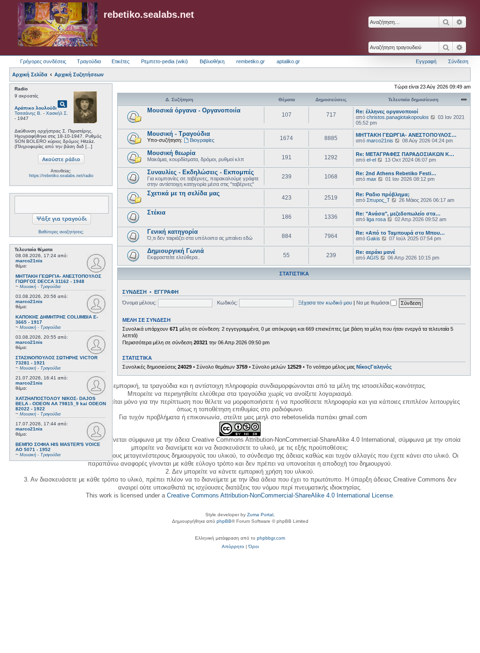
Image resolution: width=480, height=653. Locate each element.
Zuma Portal (260, 514)
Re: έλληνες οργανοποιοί (387, 111)
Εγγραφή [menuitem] (426, 61)
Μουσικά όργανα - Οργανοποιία (193, 110)
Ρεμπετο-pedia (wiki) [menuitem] (164, 61)
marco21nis (29, 260)
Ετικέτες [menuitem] (120, 61)
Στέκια (156, 212)
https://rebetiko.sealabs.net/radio (61, 175)
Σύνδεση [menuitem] (458, 61)
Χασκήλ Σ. (57, 113)
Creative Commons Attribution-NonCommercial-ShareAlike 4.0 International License (280, 495)
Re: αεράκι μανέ (375, 252)
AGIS (373, 257)
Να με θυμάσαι (373, 302)
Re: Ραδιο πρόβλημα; (383, 194)
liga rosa (376, 219)
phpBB (224, 521)
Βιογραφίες (202, 140)
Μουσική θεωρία (171, 152)
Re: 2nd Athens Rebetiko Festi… (396, 173)
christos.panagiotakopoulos (398, 117)
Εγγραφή (166, 292)
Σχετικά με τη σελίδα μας (183, 193)
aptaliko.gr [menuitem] (288, 61)
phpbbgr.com (271, 538)
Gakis (373, 238)
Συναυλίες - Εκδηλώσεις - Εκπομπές (200, 172)
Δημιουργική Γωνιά (175, 250)
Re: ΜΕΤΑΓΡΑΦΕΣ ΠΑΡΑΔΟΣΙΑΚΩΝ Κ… (405, 154)
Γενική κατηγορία (172, 231)
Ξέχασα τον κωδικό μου (325, 302)
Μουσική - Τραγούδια (178, 133)
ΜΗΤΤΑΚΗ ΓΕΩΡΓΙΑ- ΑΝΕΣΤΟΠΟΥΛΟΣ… (406, 135)
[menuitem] (233, 546)
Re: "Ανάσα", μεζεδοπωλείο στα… (398, 213)
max (371, 179)
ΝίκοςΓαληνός (374, 367)
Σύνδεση (134, 292)
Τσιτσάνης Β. (28, 113)
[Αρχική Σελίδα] (58, 24)
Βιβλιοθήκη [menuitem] (212, 61)
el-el (371, 160)
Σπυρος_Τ (378, 200)
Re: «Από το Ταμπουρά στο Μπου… (400, 233)
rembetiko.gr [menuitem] (250, 61)
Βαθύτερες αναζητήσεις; (61, 232)
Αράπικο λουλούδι (36, 108)
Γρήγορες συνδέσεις (43, 61)
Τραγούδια (89, 61)
